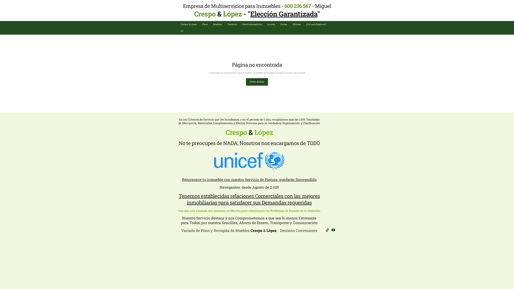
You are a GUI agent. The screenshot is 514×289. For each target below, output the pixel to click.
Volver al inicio (257, 81)
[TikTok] (327, 230)
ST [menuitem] (182, 31)
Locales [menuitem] (271, 24)
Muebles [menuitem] (217, 24)
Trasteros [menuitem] (232, 24)
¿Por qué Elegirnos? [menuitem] (316, 24)
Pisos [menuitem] (205, 24)
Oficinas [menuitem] (297, 24)
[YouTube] (333, 230)
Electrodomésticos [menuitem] (252, 24)
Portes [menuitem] (283, 24)
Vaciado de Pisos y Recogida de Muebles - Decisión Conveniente (249, 230)
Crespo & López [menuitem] (189, 24)
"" (284, 13)
